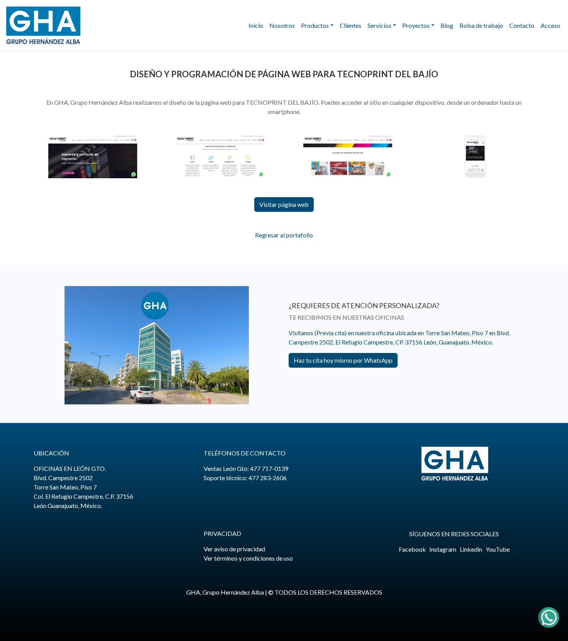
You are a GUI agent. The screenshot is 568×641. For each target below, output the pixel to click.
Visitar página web (284, 204)
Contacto (521, 25)
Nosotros (282, 25)
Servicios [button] (379, 25)
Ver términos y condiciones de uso (248, 558)
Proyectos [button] (416, 25)
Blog (446, 25)
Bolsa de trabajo (481, 25)
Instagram (442, 549)
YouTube (498, 549)
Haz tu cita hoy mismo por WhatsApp (343, 360)
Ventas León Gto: (246, 468)
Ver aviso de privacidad (234, 548)
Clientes (350, 25)
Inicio (255, 25)
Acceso (550, 25)
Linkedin (471, 549)
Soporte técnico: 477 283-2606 (245, 477)
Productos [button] (315, 25)
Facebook (412, 549)
